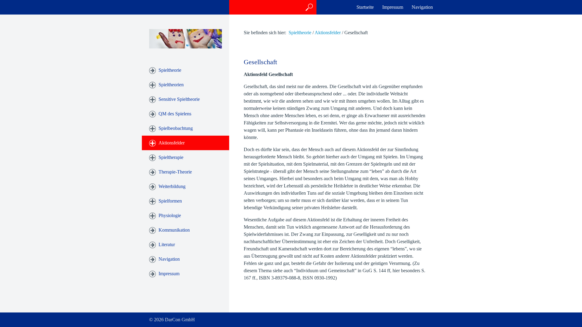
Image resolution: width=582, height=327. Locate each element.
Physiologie (170, 215)
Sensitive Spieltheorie (179, 99)
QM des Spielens (175, 113)
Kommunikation (174, 230)
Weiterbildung (172, 186)
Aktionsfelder (172, 142)
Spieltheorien (171, 84)
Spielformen (170, 200)
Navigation (422, 7)
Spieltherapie (171, 157)
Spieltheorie (170, 70)
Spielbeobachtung (176, 128)
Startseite (365, 7)
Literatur (167, 244)
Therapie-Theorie (175, 171)
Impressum (392, 7)
